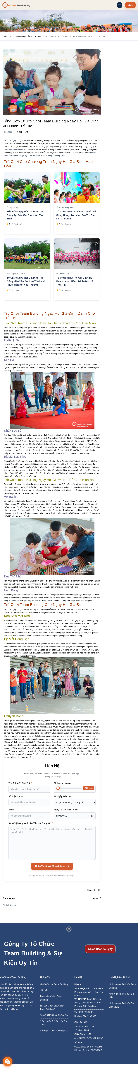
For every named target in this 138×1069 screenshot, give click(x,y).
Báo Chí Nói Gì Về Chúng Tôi (54, 1015)
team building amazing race (53, 155)
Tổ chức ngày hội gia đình (15, 140)
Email (11, 810)
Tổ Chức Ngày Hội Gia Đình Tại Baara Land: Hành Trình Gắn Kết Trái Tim (75, 281)
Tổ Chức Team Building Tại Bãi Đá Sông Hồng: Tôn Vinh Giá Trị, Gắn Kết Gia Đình (76, 215)
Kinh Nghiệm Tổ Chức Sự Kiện (28, 36)
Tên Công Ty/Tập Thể (20, 783)
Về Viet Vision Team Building (54, 984)
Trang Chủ (7, 36)
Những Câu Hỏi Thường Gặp (54, 1030)
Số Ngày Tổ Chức (63, 796)
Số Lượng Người (62, 783)
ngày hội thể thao (32, 155)
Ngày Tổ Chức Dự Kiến (66, 810)
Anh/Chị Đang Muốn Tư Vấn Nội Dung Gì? (30, 823)
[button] (119, 5)
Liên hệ (43, 990)
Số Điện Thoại (16, 796)
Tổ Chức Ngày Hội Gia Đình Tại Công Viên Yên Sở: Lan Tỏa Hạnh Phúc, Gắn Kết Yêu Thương (26, 281)
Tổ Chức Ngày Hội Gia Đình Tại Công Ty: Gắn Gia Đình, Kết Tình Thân (25, 215)
